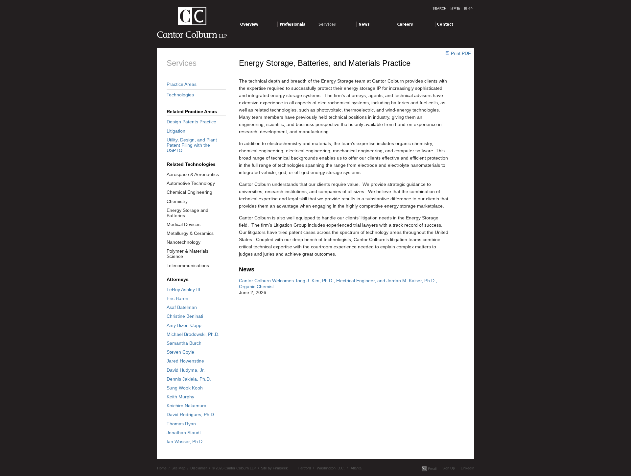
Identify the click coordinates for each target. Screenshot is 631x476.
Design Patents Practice (191, 121)
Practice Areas (182, 84)
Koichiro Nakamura (186, 405)
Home (162, 468)
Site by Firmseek (274, 468)
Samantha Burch (184, 343)
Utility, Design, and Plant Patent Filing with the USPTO (192, 145)
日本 (455, 8)
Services (326, 24)
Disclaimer (198, 468)
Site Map (178, 468)
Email (432, 469)
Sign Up (448, 468)
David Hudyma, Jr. (186, 370)
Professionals (291, 24)
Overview (247, 24)
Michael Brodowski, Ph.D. (193, 334)
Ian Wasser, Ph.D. (185, 441)
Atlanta (356, 468)
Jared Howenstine (185, 360)
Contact (443, 24)
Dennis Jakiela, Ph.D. (189, 379)
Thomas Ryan (181, 423)
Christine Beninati (185, 316)
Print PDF (461, 53)
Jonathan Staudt (184, 432)
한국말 (468, 8)
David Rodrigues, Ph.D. (191, 414)
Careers (404, 24)
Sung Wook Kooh (185, 387)
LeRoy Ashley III (183, 289)
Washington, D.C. (331, 468)
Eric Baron (177, 298)
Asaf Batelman (182, 307)
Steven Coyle (180, 352)
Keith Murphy (180, 396)
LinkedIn (467, 468)
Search (439, 8)
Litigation (176, 131)
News (362, 24)
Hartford (304, 468)
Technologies (180, 94)
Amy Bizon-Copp (184, 325)
